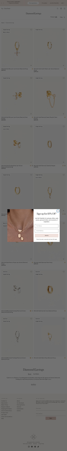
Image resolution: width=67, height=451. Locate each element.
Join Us (46, 235)
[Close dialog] (58, 210)
